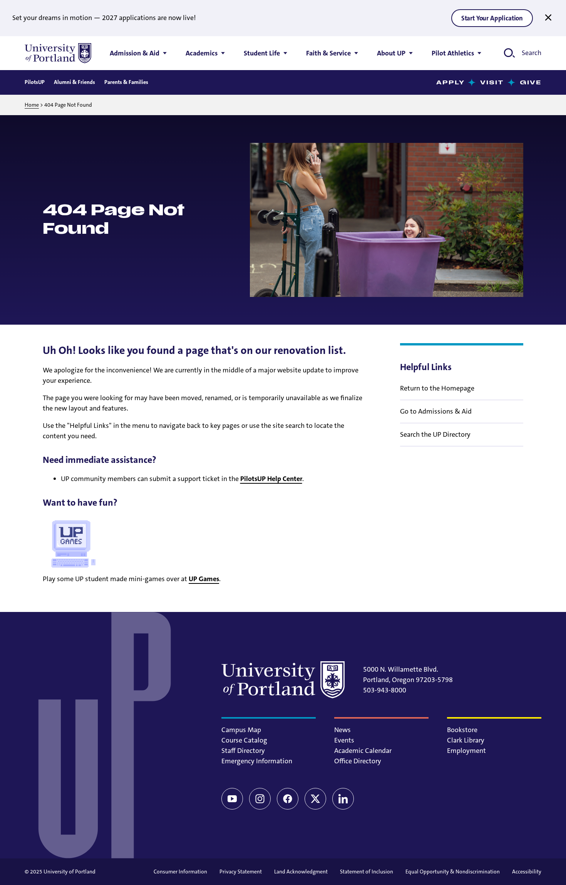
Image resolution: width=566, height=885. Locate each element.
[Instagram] (260, 799)
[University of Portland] (58, 53)
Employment (466, 750)
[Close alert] (548, 17)
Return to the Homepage (437, 388)
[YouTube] (232, 799)
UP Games (204, 578)
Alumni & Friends (74, 82)
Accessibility (526, 871)
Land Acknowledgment (301, 871)
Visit (492, 82)
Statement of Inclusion (366, 871)
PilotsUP (35, 82)
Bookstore (462, 729)
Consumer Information (180, 871)
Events (344, 740)
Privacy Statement (240, 871)
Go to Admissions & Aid (436, 411)
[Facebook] (287, 799)
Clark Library (465, 740)
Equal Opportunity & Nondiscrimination (452, 871)
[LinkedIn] (343, 799)
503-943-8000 (384, 690)
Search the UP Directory (435, 434)
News (342, 729)
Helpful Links (426, 367)
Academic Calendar (363, 750)
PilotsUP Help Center (271, 478)
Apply (450, 82)
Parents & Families (126, 82)
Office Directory (357, 761)
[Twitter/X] (315, 799)
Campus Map (241, 729)
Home (32, 104)
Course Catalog (244, 740)
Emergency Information (256, 761)
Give (530, 82)
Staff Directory (243, 750)
